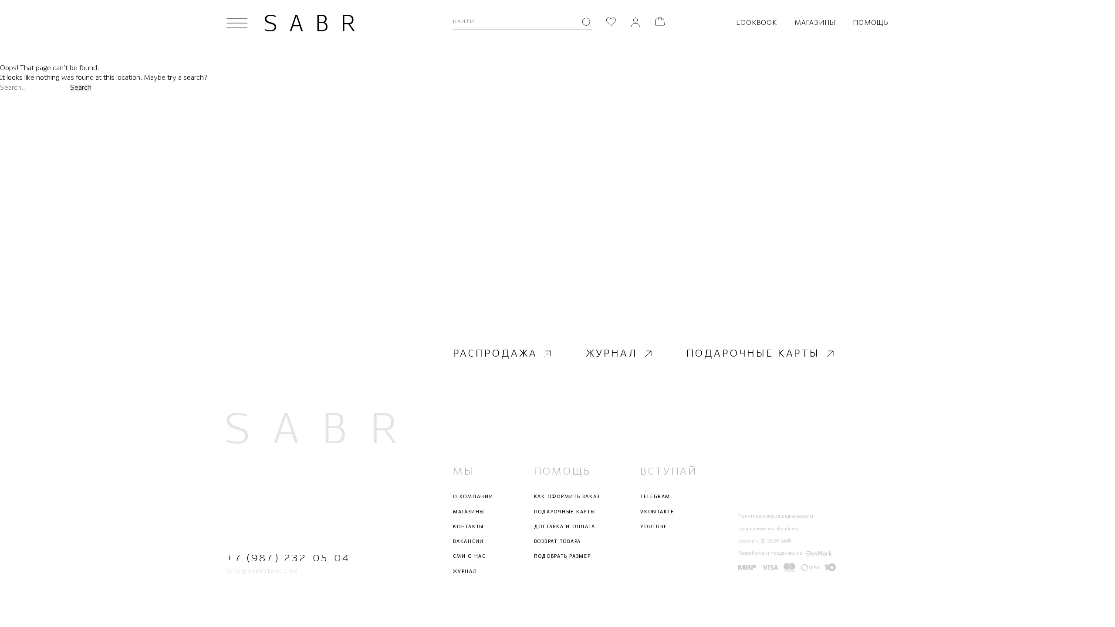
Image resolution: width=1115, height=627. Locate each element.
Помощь (871, 23)
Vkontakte (657, 512)
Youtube (653, 527)
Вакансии (468, 541)
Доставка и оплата (564, 527)
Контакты (468, 527)
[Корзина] (660, 23)
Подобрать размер (562, 556)
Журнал (612, 354)
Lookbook (756, 23)
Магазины (814, 23)
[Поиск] (586, 23)
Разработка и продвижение (770, 553)
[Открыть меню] (236, 23)
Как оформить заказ (567, 497)
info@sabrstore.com (262, 572)
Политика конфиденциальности (775, 516)
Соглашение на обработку (768, 529)
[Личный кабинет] (635, 23)
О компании (473, 497)
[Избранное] (611, 23)
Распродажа (495, 354)
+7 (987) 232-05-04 (288, 558)
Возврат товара (557, 541)
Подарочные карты (753, 354)
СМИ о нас (469, 556)
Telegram (655, 497)
